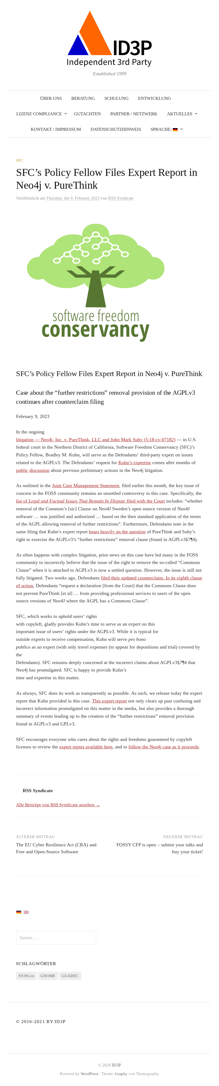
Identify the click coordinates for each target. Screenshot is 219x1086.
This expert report (109, 701)
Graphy (121, 1074)
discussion (39, 470)
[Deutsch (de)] (18, 911)
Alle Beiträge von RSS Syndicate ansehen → (58, 804)
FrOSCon (26, 976)
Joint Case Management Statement (85, 485)
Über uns (51, 98)
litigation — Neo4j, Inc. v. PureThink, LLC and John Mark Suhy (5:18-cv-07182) (95, 439)
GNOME (48, 976)
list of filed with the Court (90, 501)
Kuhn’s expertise (134, 462)
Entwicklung (154, 98)
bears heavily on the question (117, 531)
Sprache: (162, 129)
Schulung (116, 98)
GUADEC (70, 976)
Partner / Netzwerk (133, 113)
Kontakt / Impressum (56, 129)
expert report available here (85, 746)
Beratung (83, 98)
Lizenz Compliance (39, 113)
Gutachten (87, 113)
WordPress (89, 1074)
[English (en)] (26, 912)
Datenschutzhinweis (116, 129)
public (22, 470)
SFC (19, 160)
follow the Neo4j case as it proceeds (163, 746)
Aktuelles (179, 113)
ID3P (116, 1065)
